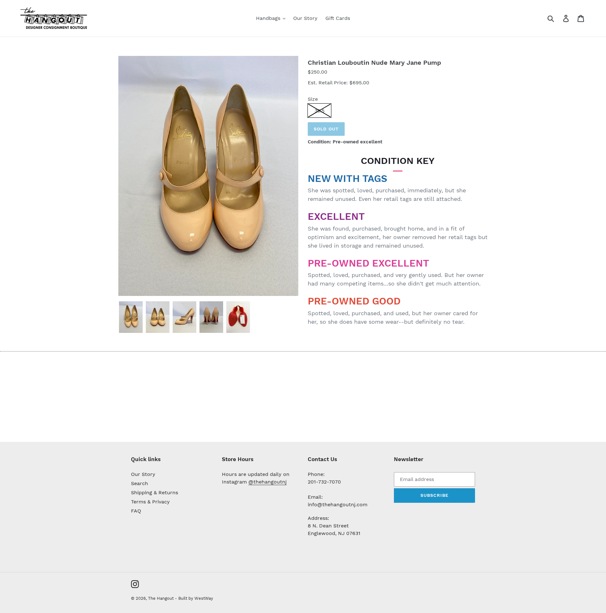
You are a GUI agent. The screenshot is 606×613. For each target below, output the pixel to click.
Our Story (143, 474)
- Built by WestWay (194, 598)
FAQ (136, 511)
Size (313, 99)
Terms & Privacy (150, 502)
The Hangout (161, 598)
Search (139, 483)
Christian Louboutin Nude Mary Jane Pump (374, 62)
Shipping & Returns (154, 493)
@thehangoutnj (267, 482)
